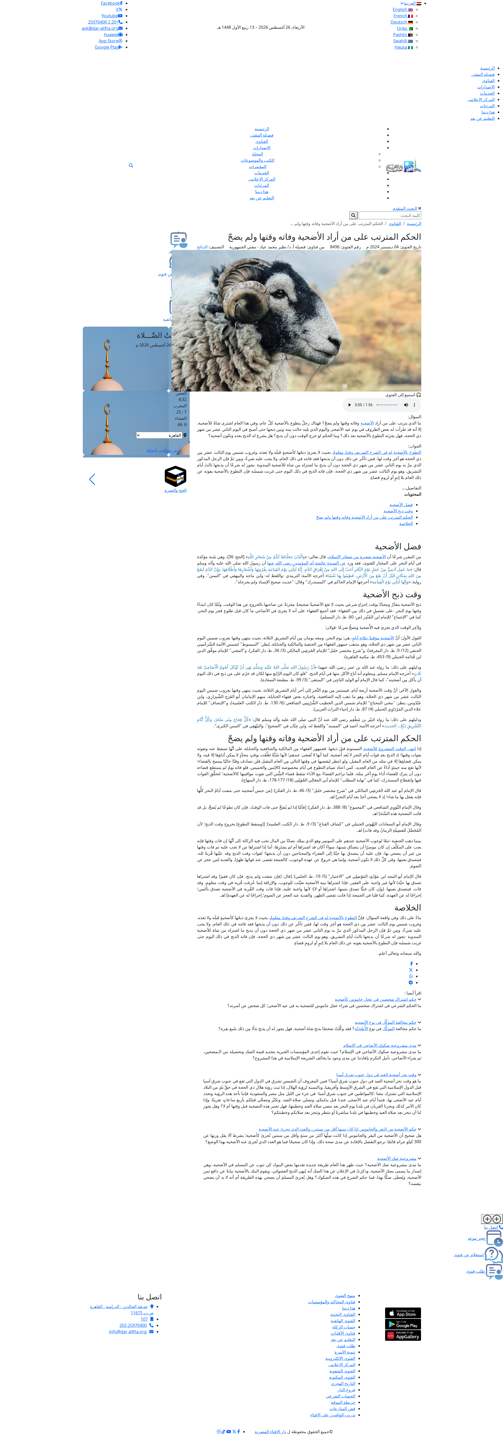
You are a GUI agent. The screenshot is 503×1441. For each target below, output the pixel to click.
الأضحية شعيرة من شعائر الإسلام (357, 557)
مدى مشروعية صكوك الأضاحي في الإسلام (380, 1045)
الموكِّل (388, 1028)
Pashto (400, 34)
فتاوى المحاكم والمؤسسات (331, 1302)
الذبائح (202, 247)
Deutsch (399, 22)
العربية (410, 3)
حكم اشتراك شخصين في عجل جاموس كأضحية (376, 999)
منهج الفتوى (345, 1295)
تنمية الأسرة (345, 1352)
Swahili (400, 41)
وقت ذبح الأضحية (398, 511)
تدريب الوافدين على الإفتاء (332, 1415)
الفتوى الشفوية (342, 1371)
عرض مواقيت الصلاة (164, 450)
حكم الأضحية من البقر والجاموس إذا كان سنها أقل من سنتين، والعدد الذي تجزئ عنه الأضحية (338, 1129)
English (400, 9)
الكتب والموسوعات (257, 160)
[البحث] (131, 165)
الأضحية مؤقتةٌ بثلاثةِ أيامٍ (373, 638)
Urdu (402, 28)
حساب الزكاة (343, 1327)
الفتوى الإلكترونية (340, 1358)
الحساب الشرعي (340, 1396)
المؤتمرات (257, 166)
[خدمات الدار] (492, 1219)
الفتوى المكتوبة (342, 1377)
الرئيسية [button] (414, 223)
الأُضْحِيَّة (361, 1028)
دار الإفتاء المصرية (270, 1431)
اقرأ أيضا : (412, 993)
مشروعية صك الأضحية (397, 1158)
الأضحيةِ (367, 423)
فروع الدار (346, 1390)
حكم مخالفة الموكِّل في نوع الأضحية (386, 1022)
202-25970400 (133, 1325)
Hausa (401, 47)
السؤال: (414, 417)
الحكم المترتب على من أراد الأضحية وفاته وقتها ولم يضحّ (364, 517)
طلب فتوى (345, 1346)
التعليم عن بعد (343, 1339)
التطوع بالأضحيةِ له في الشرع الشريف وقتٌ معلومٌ (377, 452)
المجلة (257, 154)
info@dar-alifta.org (128, 1331)
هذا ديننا (348, 1308)
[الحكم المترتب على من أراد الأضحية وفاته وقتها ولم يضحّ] (411, 964)
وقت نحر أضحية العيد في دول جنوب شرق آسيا (376, 1074)
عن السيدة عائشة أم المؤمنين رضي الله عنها (306, 563)
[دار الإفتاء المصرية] (403, 165)
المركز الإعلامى (341, 1364)
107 (144, 1319)
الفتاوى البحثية (342, 1314)
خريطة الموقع (343, 1402)
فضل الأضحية (401, 504)
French (400, 16)
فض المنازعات (342, 1408)
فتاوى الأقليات (343, 1333)
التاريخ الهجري (343, 1383)
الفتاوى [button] (395, 223)
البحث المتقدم (405, 208)
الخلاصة (406, 523)
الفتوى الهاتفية (343, 1320)
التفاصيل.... (411, 488)
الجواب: (414, 446)
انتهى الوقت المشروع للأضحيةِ (389, 748)
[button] (180, 479)
